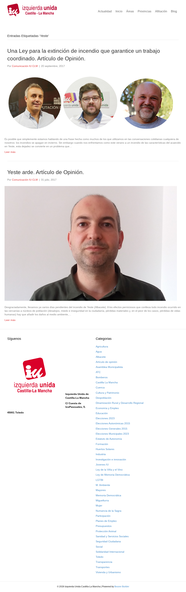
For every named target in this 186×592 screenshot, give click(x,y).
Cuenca (100, 387)
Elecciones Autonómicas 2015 (113, 423)
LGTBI (99, 479)
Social (99, 546)
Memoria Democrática (108, 495)
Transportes (103, 567)
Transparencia (104, 561)
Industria (101, 454)
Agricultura (102, 346)
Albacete (101, 356)
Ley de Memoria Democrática (113, 474)
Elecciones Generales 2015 (111, 428)
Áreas (130, 11)
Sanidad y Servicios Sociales (112, 536)
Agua (99, 351)
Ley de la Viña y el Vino (109, 469)
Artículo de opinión (106, 361)
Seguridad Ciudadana (108, 541)
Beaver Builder (121, 586)
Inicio (119, 11)
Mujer (99, 505)
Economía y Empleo (107, 408)
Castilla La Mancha (107, 382)
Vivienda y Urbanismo (108, 572)
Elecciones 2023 (105, 418)
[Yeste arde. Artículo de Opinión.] (91, 243)
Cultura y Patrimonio (107, 392)
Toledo (99, 556)
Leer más (10, 151)
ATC (98, 372)
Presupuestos (104, 526)
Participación (103, 515)
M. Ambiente (103, 485)
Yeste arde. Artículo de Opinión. (45, 172)
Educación (102, 413)
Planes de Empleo (106, 520)
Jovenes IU (102, 464)
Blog (174, 11)
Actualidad (105, 11)
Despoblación (103, 397)
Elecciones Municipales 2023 (112, 433)
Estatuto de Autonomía (109, 438)
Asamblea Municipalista (109, 367)
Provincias (144, 11)
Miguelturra (102, 500)
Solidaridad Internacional (110, 551)
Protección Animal (106, 531)
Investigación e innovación (111, 459)
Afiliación (161, 11)
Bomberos (102, 377)
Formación (102, 444)
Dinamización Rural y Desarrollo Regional (119, 402)
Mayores (101, 490)
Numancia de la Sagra (108, 510)
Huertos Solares (105, 449)
